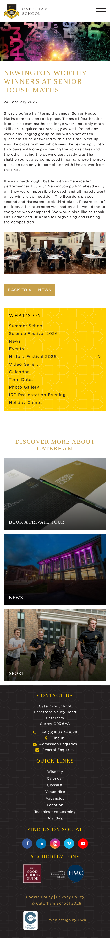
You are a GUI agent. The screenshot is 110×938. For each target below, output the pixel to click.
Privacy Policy (70, 897)
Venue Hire (55, 792)
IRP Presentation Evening (37, 395)
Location (55, 805)
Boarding (55, 818)
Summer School (26, 326)
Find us (58, 738)
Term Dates (21, 379)
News (15, 341)
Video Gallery (24, 364)
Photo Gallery (24, 387)
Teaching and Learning (55, 812)
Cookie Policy (39, 897)
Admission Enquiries (58, 744)
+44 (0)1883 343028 (58, 732)
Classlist (55, 785)
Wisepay (55, 772)
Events (16, 349)
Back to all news (29, 290)
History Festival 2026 (33, 356)
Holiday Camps (26, 402)
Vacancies (55, 798)
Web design (60, 920)
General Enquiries (58, 750)
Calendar (19, 372)
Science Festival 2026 (33, 333)
